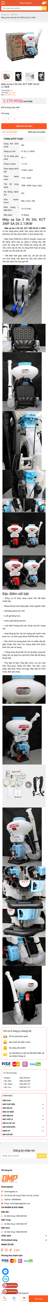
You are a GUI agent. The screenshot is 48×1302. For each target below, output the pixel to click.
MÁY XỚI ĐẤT (8, 1134)
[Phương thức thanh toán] (21, 1064)
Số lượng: (5, 113)
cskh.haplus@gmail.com (20, 1203)
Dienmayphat (24, 3)
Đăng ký (41, 1156)
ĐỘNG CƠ (6, 1131)
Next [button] (44, 76)
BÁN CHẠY (7, 1100)
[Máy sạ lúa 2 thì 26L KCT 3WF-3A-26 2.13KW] (24, 47)
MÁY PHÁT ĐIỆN (9, 1104)
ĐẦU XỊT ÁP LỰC (9, 1123)
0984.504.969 (21, 1232)
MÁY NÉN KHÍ (8, 1116)
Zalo (17, 1250)
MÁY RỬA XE (7, 1108)
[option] (24, 47)
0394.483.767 (21, 1224)
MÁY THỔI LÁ (8, 1119)
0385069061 (16, 1199)
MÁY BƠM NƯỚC (9, 1127)
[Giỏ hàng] (43, 3)
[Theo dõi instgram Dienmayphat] (6, 1250)
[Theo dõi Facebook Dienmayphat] (2, 1250)
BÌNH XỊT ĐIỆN (8, 1112)
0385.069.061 (21, 1216)
